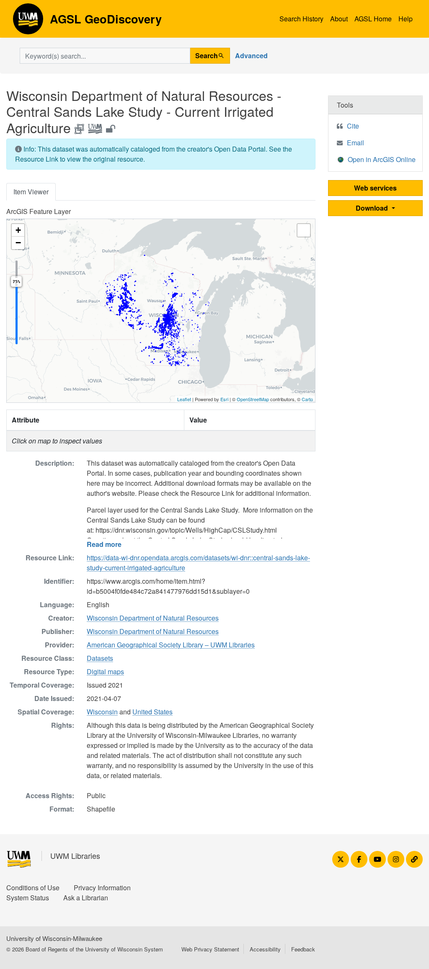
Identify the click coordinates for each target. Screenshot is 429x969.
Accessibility (265, 949)
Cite (353, 126)
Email (355, 142)
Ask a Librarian (85, 897)
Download (373, 208)
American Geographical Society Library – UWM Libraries (171, 644)
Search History (301, 18)
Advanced (251, 55)
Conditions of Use (32, 887)
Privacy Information (102, 887)
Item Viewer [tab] (31, 191)
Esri (224, 399)
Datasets (100, 658)
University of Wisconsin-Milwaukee (54, 938)
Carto (307, 399)
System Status (27, 897)
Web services (375, 188)
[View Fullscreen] (303, 230)
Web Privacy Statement (210, 949)
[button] (18, 230)
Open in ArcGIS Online (382, 159)
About (339, 18)
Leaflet (184, 399)
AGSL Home (373, 18)
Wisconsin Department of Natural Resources (153, 618)
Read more (104, 544)
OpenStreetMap (253, 399)
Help (405, 18)
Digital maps (105, 671)
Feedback (303, 949)
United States (152, 711)
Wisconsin (102, 711)
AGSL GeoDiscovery (28, 22)
